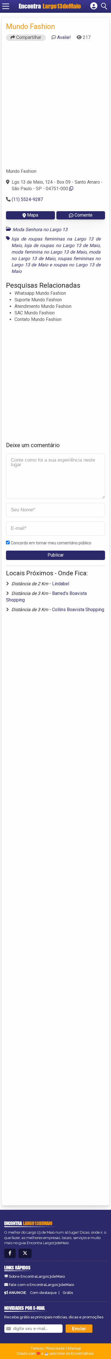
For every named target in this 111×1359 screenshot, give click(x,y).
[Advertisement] (55, 107)
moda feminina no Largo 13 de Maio (49, 252)
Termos (36, 1348)
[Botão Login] (93, 6)
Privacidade (55, 1348)
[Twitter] (25, 1253)
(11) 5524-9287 (27, 199)
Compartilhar (28, 37)
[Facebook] (10, 1253)
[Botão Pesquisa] (105, 6)
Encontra (50, 6)
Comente (83, 215)
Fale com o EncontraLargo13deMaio (41, 1285)
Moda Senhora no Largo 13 (40, 229)
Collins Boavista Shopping (78, 609)
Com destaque (43, 1292)
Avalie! (64, 37)
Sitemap (74, 1348)
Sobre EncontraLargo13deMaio (37, 1276)
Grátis (68, 1292)
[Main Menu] (5, 6)
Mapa (32, 215)
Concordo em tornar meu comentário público (51, 543)
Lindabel (60, 583)
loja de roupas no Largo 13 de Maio (62, 245)
